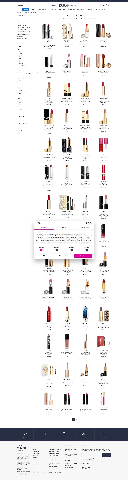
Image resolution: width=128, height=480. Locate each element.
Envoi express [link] (57, 449)
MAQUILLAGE (21, 15)
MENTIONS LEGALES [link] (23, 473)
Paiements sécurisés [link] (54, 453)
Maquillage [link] (35, 455)
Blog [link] (34, 463)
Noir (20, 93)
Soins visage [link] (36, 451)
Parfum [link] (34, 449)
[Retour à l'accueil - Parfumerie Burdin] (64, 5)
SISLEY (49, 98)
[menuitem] (25, 9)
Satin (20, 107)
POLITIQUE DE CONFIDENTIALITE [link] (23, 471)
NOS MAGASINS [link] (69, 446)
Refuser (45, 255)
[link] (25, 9)
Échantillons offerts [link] (44, 437)
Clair (20, 87)
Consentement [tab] (44, 227)
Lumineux (21, 102)
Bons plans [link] (35, 459)
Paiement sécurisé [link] (83, 437)
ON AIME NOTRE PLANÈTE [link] (22, 474)
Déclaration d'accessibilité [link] (55, 472)
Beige (20, 80)
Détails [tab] (64, 227)
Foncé (20, 88)
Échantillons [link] (52, 459)
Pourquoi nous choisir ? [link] (39, 472)
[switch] (56, 250)
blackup (20, 51)
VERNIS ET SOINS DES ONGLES (23, 34)
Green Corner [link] (36, 461)
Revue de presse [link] (69, 465)
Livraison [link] (51, 449)
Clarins (20, 55)
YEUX (18, 21)
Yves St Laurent (67, 69)
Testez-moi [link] (51, 461)
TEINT (18, 19)
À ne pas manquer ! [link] (37, 470)
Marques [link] (35, 457)
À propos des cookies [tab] (84, 227)
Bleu (20, 83)
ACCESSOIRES (20, 36)
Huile (20, 132)
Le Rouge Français (23, 65)
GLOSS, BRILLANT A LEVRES (24, 27)
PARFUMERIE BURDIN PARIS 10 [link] (71, 449)
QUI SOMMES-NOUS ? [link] (21, 453)
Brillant (20, 101)
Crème (20, 130)
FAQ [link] (50, 466)
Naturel (20, 106)
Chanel (20, 53)
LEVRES (18, 23)
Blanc (20, 82)
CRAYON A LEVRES (22, 29)
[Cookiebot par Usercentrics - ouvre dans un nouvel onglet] (87, 223)
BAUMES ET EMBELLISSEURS (24, 31)
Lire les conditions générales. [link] (88, 459)
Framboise (21, 90)
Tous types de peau (23, 123)
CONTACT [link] (51, 470)
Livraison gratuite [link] (25, 437)
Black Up (67, 408)
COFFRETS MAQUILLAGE (22, 38)
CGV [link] (17, 473)
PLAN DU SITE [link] (36, 466)
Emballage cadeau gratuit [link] (64, 437)
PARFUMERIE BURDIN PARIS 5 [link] (71, 454)
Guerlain (21, 61)
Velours (20, 109)
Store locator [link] (69, 467)
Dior (20, 58)
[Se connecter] (103, 5)
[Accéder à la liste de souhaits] (109, 5)
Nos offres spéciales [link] (38, 468)
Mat (19, 104)
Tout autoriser (83, 255)
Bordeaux (21, 85)
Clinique (20, 56)
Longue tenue (22, 116)
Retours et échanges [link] (54, 451)
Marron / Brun (22, 92)
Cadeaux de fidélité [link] (103, 437)
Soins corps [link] (36, 453)
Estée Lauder (22, 60)
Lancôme (21, 63)
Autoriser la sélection (64, 255)
